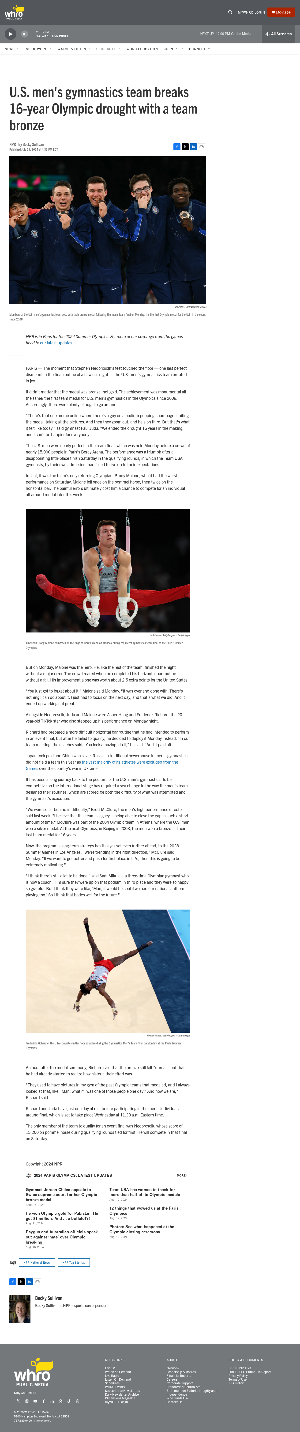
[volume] (25, 34)
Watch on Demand (118, 1372)
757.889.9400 (23, 1420)
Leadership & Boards (181, 1372)
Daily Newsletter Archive (122, 1394)
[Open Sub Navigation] (18, 49)
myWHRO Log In (116, 1402)
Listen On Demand (118, 1379)
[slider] (32, 33)
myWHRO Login (251, 12)
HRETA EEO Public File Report (250, 1372)
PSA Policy (236, 1383)
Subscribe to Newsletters (122, 1391)
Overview (173, 1368)
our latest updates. (56, 342)
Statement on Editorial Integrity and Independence (192, 1392)
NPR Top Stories (74, 1262)
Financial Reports (179, 1376)
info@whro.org (42, 1420)
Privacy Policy (238, 1376)
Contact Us (174, 1402)
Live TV (110, 1368)
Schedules (112, 1383)
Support (171, 49)
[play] (10, 34)
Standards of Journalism (183, 1387)
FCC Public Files (240, 1368)
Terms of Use (238, 1379)
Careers (172, 1379)
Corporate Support (180, 1383)
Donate (283, 12)
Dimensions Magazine (120, 1398)
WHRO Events (115, 1387)
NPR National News (37, 1262)
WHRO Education (142, 49)
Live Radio (112, 1376)
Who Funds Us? (177, 1398)
